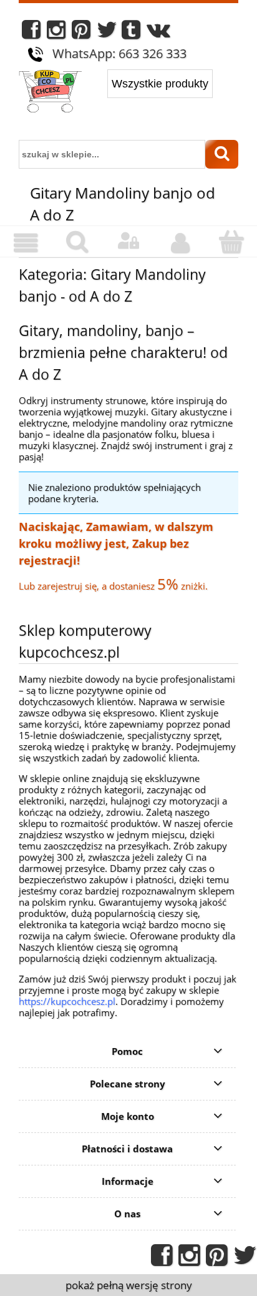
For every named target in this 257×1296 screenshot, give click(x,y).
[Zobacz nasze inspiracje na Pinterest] (81, 32)
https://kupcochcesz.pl (67, 1001)
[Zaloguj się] (128, 241)
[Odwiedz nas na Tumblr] (131, 32)
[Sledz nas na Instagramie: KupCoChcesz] (56, 32)
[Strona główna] (50, 92)
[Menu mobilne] (25, 243)
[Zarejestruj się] (179, 243)
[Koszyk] (231, 242)
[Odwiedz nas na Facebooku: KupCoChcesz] (31, 32)
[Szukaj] (221, 154)
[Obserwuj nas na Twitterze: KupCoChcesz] (107, 32)
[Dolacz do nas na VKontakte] (158, 32)
